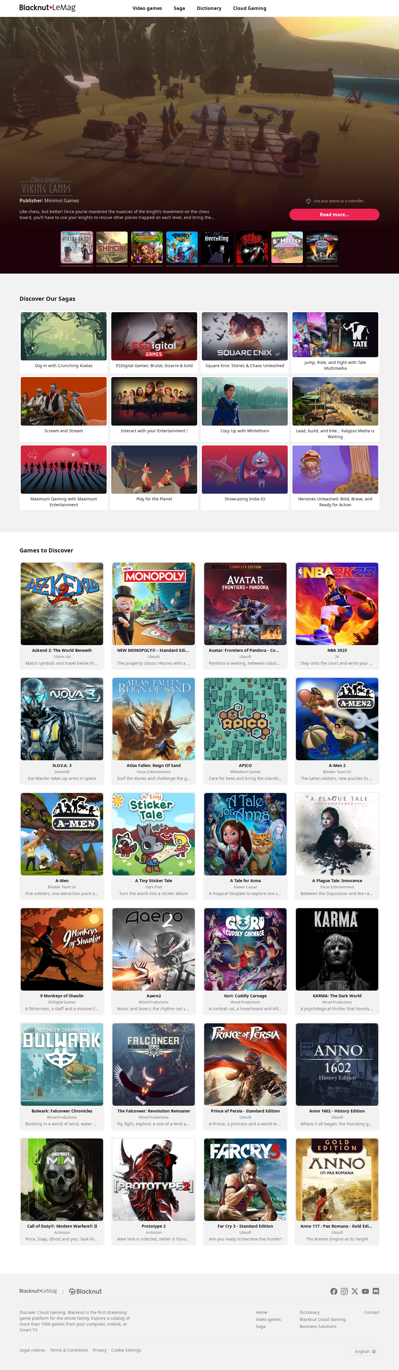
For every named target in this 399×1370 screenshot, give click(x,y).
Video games (147, 8)
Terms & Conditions (69, 1350)
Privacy (100, 1350)
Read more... (334, 214)
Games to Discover (46, 550)
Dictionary (209, 8)
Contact (372, 1312)
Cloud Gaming (249, 8)
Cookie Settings (126, 1350)
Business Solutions (318, 1326)
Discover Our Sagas (47, 299)
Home (261, 1312)
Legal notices (32, 1350)
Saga (179, 8)
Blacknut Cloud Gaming (323, 1319)
